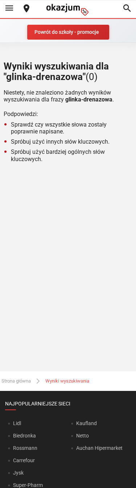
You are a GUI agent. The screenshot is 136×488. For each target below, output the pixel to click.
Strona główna (16, 381)
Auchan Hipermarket (99, 448)
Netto (82, 436)
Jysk (18, 473)
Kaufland (86, 423)
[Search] (127, 8)
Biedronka (24, 436)
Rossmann (25, 448)
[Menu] (9, 8)
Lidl (17, 423)
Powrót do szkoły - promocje (66, 32)
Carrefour (24, 460)
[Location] (26, 9)
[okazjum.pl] (68, 10)
